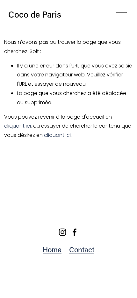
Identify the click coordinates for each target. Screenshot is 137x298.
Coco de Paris (34, 14)
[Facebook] (74, 232)
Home (52, 249)
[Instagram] (62, 232)
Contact (81, 249)
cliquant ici (17, 125)
